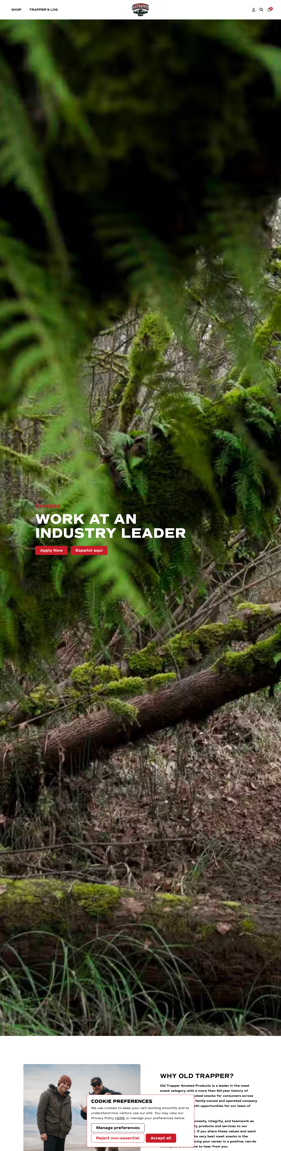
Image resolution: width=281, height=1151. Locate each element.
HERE (120, 1118)
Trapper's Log (43, 9)
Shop (16, 9)
